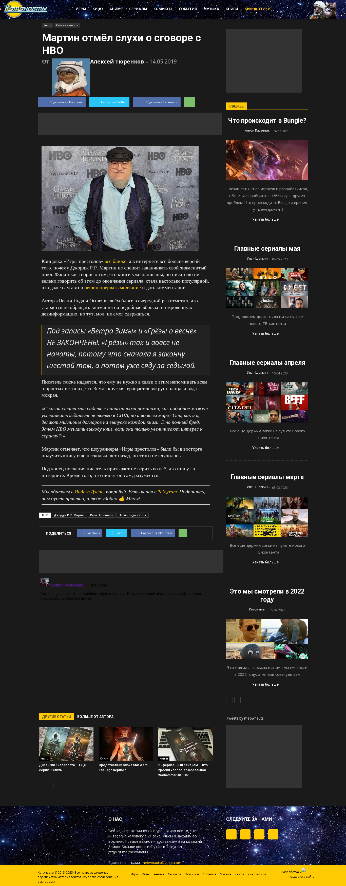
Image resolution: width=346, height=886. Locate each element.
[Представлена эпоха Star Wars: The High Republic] (126, 744)
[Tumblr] (231, 834)
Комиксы (162, 8)
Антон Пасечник (257, 130)
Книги (232, 8)
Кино (97, 8)
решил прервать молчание (112, 287)
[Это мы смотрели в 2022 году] (267, 639)
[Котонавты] (26, 17)
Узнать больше (265, 219)
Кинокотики (258, 8)
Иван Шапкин (257, 258)
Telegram (167, 491)
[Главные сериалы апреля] (267, 402)
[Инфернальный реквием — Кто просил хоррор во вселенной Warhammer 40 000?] (185, 744)
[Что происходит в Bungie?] (267, 160)
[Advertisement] (130, 124)
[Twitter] (245, 834)
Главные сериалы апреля (267, 362)
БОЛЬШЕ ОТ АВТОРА (95, 717)
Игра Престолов (101, 515)
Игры (81, 8)
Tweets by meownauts (245, 718)
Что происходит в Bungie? (267, 120)
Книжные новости (67, 25)
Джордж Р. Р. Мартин (69, 515)
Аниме (116, 8)
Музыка (211, 8)
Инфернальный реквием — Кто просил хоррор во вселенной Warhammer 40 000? (183, 770)
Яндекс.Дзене (89, 491)
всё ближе (115, 261)
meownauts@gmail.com (161, 862)
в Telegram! (173, 846)
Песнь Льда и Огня (132, 515)
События (188, 8)
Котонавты (257, 609)
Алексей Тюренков (117, 61)
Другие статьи (56, 717)
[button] (295, 10)
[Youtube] (273, 834)
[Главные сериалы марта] (267, 517)
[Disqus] (126, 639)
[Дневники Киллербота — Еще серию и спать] (66, 744)
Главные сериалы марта (267, 477)
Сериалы (138, 8)
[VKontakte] (259, 834)
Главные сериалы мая (267, 248)
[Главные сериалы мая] (267, 288)
